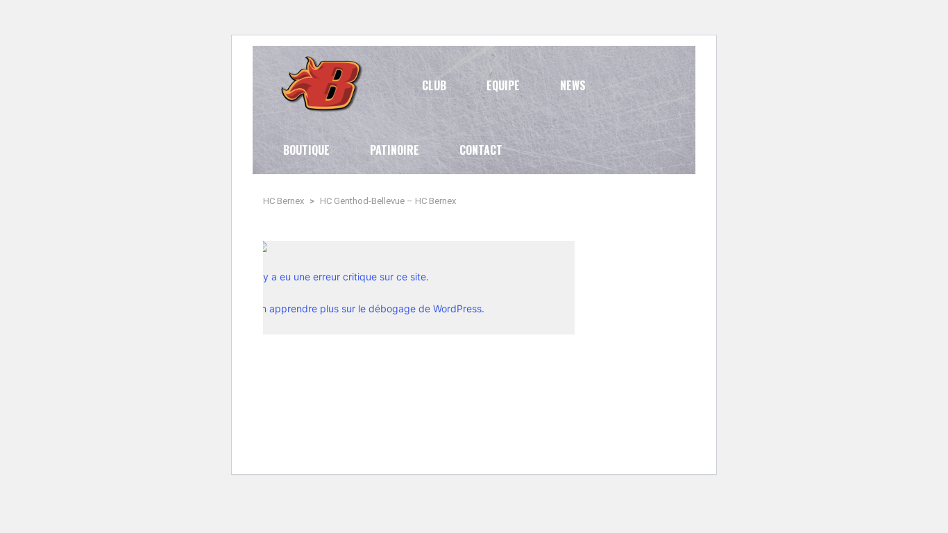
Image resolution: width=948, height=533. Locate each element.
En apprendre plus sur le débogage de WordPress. (369, 308)
